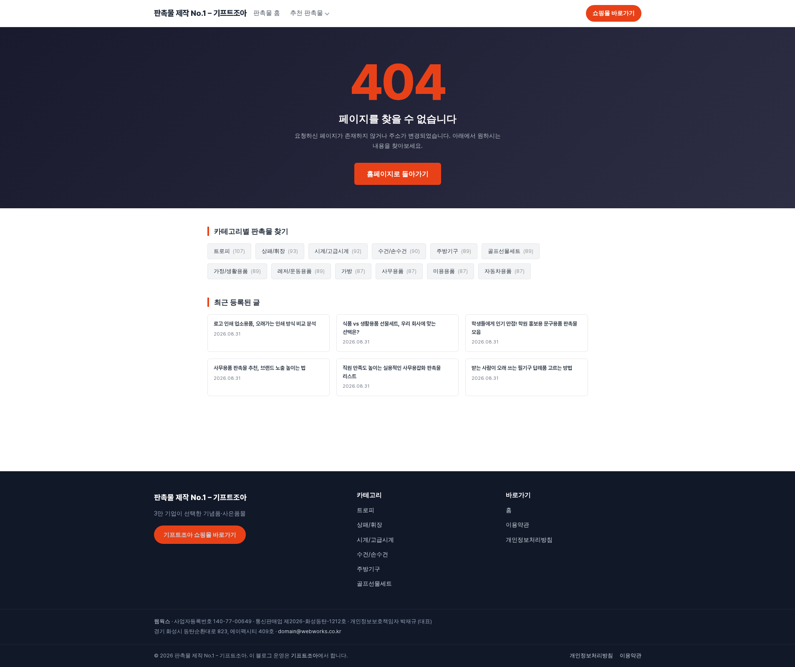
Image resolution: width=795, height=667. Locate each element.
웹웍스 (162, 621)
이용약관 (517, 524)
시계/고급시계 (338, 251)
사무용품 (399, 271)
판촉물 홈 (266, 13)
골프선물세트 (510, 251)
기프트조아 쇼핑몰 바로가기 (200, 534)
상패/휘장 (280, 251)
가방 (353, 271)
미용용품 (450, 271)
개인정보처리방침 (529, 539)
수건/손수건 (399, 251)
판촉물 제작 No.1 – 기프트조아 (200, 13)
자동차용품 (505, 271)
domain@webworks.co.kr (309, 631)
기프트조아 (304, 655)
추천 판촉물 (306, 13)
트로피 (229, 251)
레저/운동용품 (301, 271)
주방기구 (454, 251)
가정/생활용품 (237, 271)
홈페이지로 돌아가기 (398, 174)
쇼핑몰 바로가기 (614, 13)
